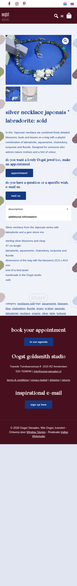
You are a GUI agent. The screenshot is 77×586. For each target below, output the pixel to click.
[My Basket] (69, 15)
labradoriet (12, 313)
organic (36, 313)
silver (45, 313)
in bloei (49, 308)
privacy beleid (39, 379)
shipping (54, 379)
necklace (25, 313)
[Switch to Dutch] (65, 4)
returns (66, 379)
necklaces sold (26, 303)
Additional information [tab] (22, 216)
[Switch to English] (72, 4)
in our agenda (38, 341)
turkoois (61, 313)
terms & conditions (18, 379)
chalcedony (18, 308)
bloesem (63, 303)
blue (8, 308)
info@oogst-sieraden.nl (47, 371)
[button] (65, 41)
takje (52, 313)
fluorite (31, 308)
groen (39, 308)
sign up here (38, 404)
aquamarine (49, 303)
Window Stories (36, 432)
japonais (60, 308)
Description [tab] (15, 209)
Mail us (15, 195)
